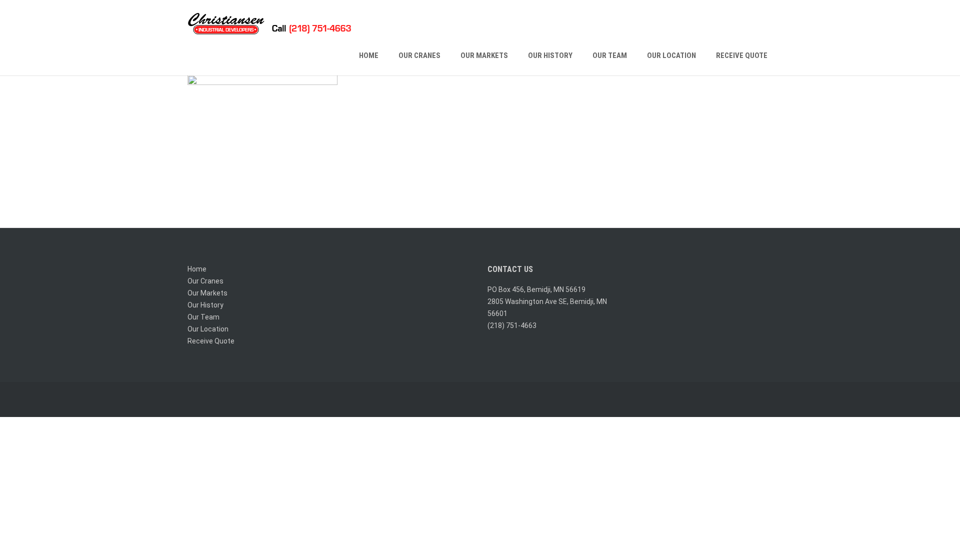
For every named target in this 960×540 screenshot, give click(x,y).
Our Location (671, 55)
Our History (550, 55)
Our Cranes (419, 55)
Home (368, 55)
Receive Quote (742, 55)
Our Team (609, 55)
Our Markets (484, 55)
